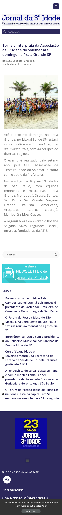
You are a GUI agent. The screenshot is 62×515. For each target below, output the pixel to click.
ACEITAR (31, 511)
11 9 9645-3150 (13, 490)
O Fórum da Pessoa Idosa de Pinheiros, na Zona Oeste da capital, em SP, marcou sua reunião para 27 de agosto (32, 394)
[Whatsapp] (7, 480)
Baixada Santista (12, 61)
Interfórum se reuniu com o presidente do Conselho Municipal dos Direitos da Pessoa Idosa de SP (32, 341)
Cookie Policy (40, 506)
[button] (27, 460)
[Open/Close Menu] (56, 6)
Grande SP (30, 61)
